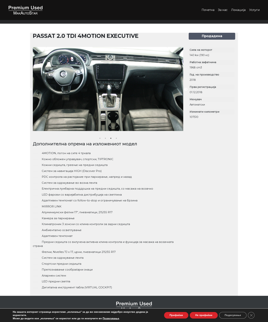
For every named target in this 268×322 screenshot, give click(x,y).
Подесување (111, 318)
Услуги (254, 10)
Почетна (208, 10)
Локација (238, 10)
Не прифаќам (203, 315)
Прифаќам (176, 315)
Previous (30, 89)
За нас (223, 10)
